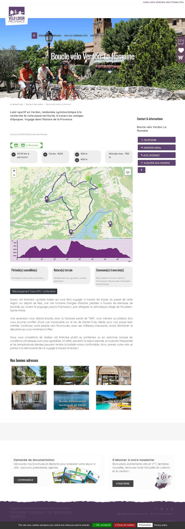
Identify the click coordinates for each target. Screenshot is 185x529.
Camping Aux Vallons (115, 401)
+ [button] (14, 171)
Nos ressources (18, 516)
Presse (175, 2)
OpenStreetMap (117, 238)
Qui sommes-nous (63, 512)
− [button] (14, 175)
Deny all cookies (125, 525)
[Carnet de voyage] (171, 35)
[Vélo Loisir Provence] (34, 35)
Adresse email (152, 147)
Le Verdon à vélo (16, 104)
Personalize (145, 525)
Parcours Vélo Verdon (34, 104)
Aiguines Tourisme (30, 401)
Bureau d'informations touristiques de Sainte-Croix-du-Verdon (73, 405)
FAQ (49, 512)
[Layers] (128, 172)
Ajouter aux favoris (157, 162)
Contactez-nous (36, 512)
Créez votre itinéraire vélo (156, 2)
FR (179, 35)
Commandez (25, 480)
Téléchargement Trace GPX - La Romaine (33, 291)
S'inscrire (123, 483)
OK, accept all (103, 525)
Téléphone (150, 140)
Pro (182, 2)
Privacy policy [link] (160, 525)
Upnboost (170, 521)
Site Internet (151, 155)
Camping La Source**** (72, 376)
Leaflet (106, 238)
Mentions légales (18, 512)
